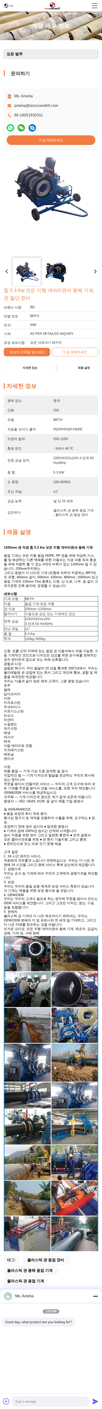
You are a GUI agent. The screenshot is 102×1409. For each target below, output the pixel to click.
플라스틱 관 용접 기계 (25, 1281)
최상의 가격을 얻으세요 (27, 352)
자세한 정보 (30, 367)
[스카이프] (32, 127)
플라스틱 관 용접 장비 (45, 1260)
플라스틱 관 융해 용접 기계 (30, 1270)
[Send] (95, 1401)
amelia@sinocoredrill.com (36, 106)
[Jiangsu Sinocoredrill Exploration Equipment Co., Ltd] (52, 5)
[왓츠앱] (10, 127)
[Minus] (95, 1296)
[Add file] (6, 1401)
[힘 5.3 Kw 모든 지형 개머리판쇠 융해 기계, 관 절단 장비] (50, 203)
